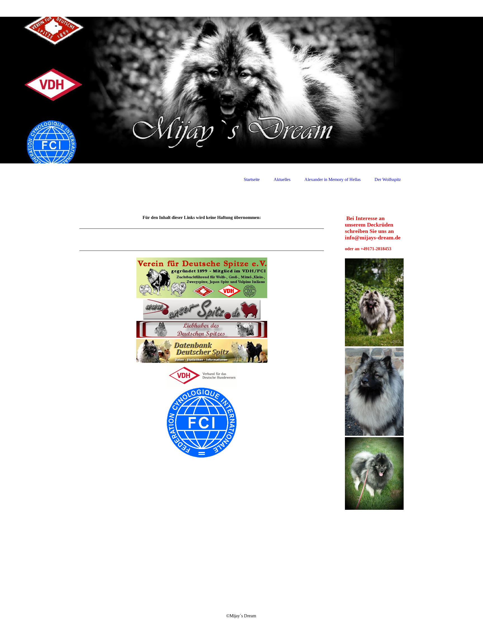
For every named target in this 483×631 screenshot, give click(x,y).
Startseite (252, 179)
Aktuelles (282, 179)
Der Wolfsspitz (388, 179)
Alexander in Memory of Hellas (332, 179)
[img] (241, 90)
